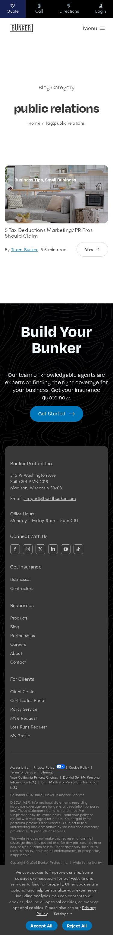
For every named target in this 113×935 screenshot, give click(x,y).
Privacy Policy (43, 767)
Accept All (41, 925)
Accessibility (19, 767)
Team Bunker (24, 249)
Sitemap (47, 772)
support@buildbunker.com (50, 498)
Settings (62, 913)
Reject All (77, 925)
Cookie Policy (79, 767)
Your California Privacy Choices (34, 777)
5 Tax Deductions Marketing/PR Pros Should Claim (49, 232)
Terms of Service (23, 772)
